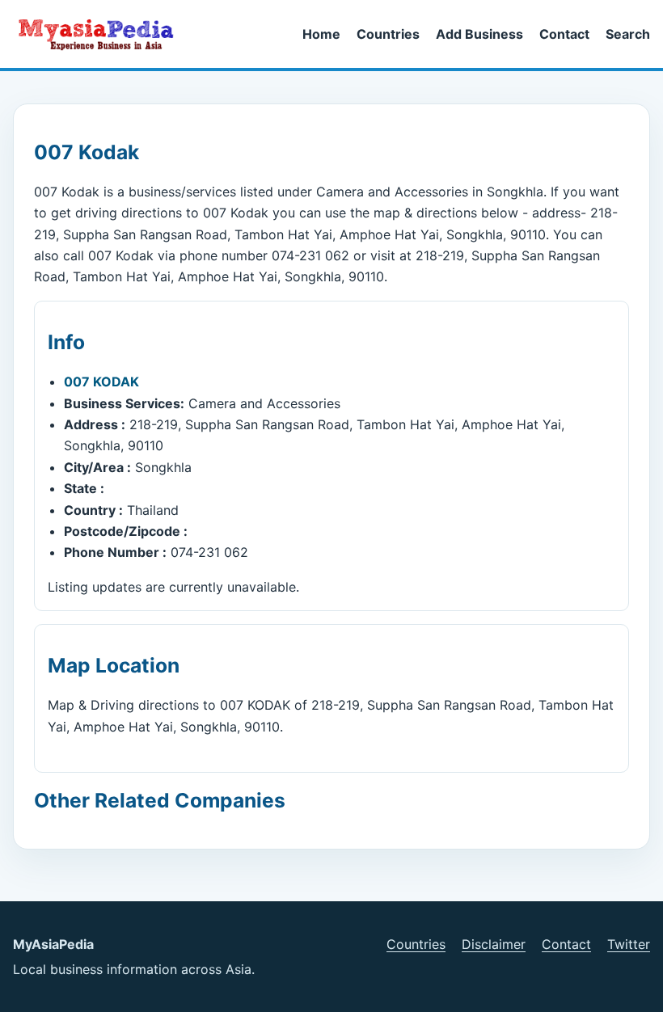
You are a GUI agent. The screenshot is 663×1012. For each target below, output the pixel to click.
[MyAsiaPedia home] (102, 34)
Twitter (628, 944)
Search (628, 34)
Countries (388, 34)
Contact (564, 34)
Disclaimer (494, 944)
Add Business (479, 34)
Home (321, 34)
